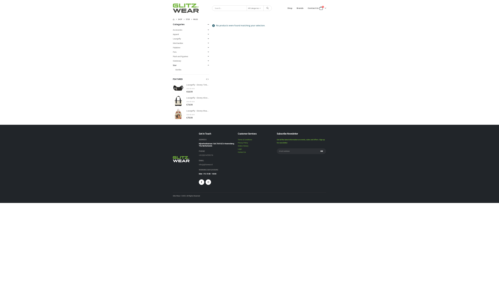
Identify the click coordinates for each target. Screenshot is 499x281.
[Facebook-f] (201, 182)
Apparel (176, 34)
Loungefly (177, 38)
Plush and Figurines (180, 56)
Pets (174, 52)
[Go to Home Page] (173, 19)
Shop (289, 8)
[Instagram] (208, 182)
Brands (300, 8)
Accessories (177, 30)
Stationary (177, 61)
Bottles (178, 69)
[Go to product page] (178, 87)
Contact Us (313, 8)
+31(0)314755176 (206, 155)
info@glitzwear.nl (206, 165)
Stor (174, 65)
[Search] (268, 8)
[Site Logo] (186, 8)
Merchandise (178, 43)
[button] (206, 79)
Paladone (176, 47)
